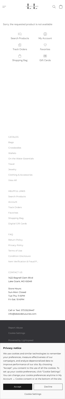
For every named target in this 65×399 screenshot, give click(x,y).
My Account (45, 38)
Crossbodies (14, 147)
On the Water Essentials (21, 158)
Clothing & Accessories (20, 174)
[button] (32, 7)
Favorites (45, 49)
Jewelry (12, 169)
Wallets (12, 153)
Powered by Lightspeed (20, 340)
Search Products (20, 38)
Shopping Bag (20, 60)
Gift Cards (45, 60)
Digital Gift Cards (17, 223)
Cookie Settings (16, 333)
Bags (11, 142)
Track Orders (20, 49)
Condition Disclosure (19, 256)
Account (12, 202)
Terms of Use (15, 250)
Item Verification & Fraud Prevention (23, 261)
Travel (11, 164)
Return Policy (15, 239)
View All (12, 180)
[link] (33, 393)
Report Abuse (15, 327)
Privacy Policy (15, 245)
